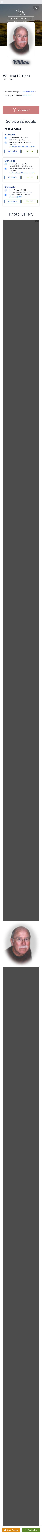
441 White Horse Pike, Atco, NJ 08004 (22, 147)
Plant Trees (29, 151)
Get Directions (12, 151)
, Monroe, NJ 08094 (15, 197)
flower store (26, 95)
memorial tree (28, 91)
